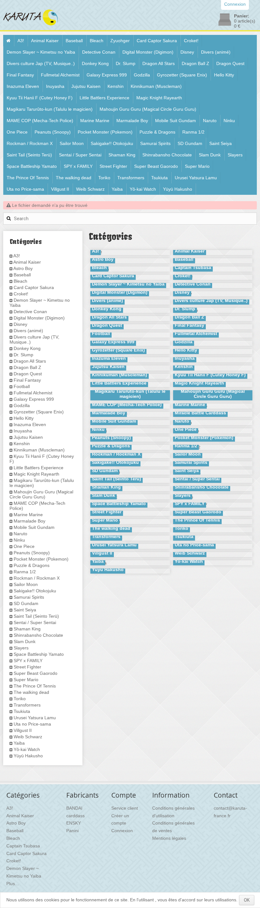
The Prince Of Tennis (28, 177)
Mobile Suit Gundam (175, 120)
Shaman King (121, 154)
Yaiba (117, 189)
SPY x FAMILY (78, 166)
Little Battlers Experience (104, 97)
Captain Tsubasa (23, 845)
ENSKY (73, 823)
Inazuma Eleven (23, 86)
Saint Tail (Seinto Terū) (29, 154)
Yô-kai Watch (143, 189)
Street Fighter (113, 166)
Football (22, 386)
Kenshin (115, 86)
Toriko (104, 177)
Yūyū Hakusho (177, 189)
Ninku (229, 120)
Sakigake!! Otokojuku (112, 143)
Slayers (235, 154)
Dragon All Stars (158, 63)
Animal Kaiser (45, 40)
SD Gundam (190, 143)
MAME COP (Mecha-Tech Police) (40, 120)
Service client (124, 808)
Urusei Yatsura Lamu (196, 177)
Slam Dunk (210, 154)
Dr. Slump (125, 63)
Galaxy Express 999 (107, 74)
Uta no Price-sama (25, 189)
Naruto (210, 120)
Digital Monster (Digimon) (147, 52)
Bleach (96, 40)
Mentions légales (169, 838)
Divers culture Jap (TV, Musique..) (41, 63)
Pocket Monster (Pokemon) (105, 132)
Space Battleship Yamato (32, 166)
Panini (72, 830)
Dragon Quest (230, 63)
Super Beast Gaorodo (156, 166)
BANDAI (74, 808)
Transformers (130, 177)
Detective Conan (98, 52)
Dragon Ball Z (195, 63)
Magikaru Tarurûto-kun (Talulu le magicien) (50, 109)
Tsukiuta (159, 177)
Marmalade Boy (132, 120)
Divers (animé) (216, 52)
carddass (75, 815)
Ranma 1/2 (193, 132)
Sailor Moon (72, 143)
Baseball (74, 40)
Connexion (122, 830)
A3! (20, 40)
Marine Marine (94, 120)
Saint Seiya (220, 143)
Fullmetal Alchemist (60, 74)
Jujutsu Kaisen (86, 86)
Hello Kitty (224, 74)
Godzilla (142, 74)
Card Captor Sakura (157, 40)
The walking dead (73, 177)
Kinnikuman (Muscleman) (156, 86)
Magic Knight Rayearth (159, 97)
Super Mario (197, 166)
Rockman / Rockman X (30, 143)
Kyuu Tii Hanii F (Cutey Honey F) (40, 97)
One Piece (17, 132)
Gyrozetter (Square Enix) (182, 74)
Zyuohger (120, 40)
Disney (187, 52)
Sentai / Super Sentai (80, 154)
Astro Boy (23, 268)
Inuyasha (55, 86)
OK (247, 900)
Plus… (12, 883)
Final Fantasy (20, 74)
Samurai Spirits (155, 143)
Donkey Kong (95, 63)
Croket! (191, 40)
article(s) (244, 21)
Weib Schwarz (90, 189)
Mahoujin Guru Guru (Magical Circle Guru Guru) (148, 109)
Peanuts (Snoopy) (53, 132)
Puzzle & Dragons (157, 132)
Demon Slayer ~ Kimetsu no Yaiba (41, 52)
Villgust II (60, 189)
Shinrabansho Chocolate (167, 154)
